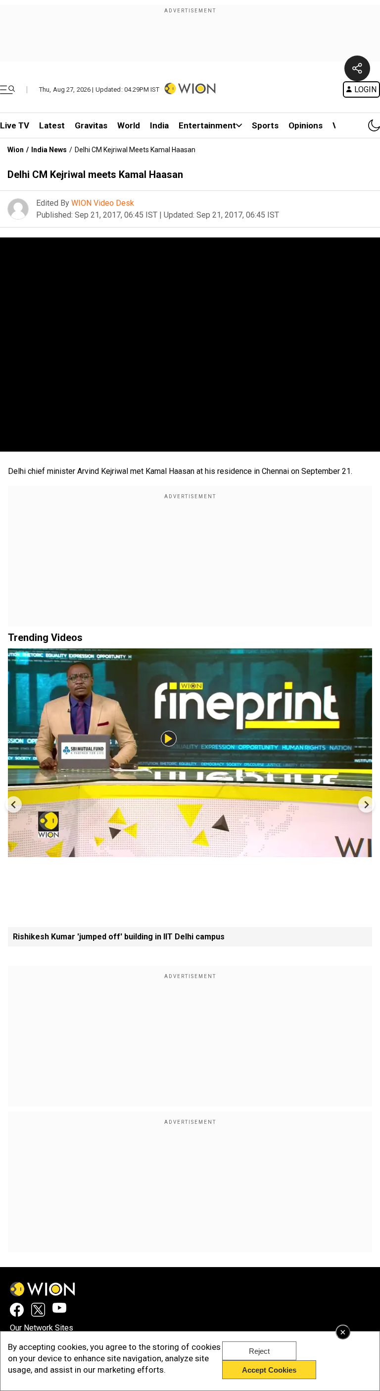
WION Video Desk (102, 203)
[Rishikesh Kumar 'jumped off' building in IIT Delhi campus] (190, 852)
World (128, 125)
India (159, 125)
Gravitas (91, 125)
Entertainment (207, 125)
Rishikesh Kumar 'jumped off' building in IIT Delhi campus (119, 936)
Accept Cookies (269, 1370)
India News (49, 150)
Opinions (305, 125)
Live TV (14, 125)
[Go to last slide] (13, 804)
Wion (15, 150)
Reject (259, 1351)
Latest (52, 125)
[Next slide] (366, 804)
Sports (265, 125)
